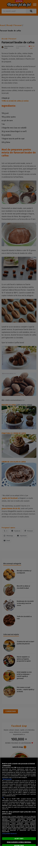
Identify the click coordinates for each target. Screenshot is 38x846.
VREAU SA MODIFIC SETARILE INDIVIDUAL (19, 842)
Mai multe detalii (7, 779)
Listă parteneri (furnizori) (9, 833)
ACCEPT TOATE (19, 838)
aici (3, 797)
